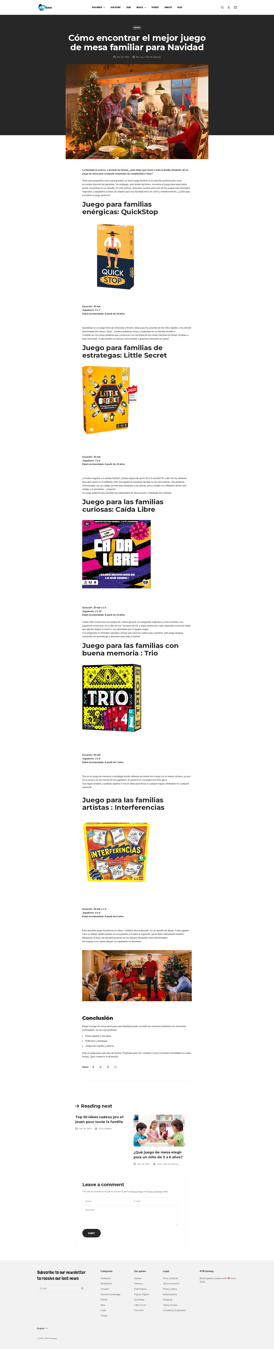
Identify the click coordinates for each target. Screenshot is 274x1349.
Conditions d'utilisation (174, 1310)
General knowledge (110, 1294)
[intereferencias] (137, 852)
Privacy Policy (136, 1191)
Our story (116, 7)
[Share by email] (115, 1067)
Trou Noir (139, 1310)
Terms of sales (170, 1305)
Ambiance (106, 1278)
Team (128, 7)
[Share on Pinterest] (108, 1067)
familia (137, 27)
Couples (105, 1289)
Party (103, 1310)
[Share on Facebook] (93, 1067)
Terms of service (171, 1283)
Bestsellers (106, 1283)
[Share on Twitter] (100, 1067)
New (103, 1305)
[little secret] (137, 400)
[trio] (137, 698)
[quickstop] (137, 256)
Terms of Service (154, 1191)
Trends (104, 1316)
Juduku (138, 1278)
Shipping (167, 1299)
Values (139, 7)
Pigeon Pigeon (141, 1294)
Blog (179, 7)
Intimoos (138, 1283)
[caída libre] (137, 554)
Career (168, 7)
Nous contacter (170, 1278)
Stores (155, 7)
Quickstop (139, 1299)
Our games (97, 7)
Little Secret (140, 1305)
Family (104, 1299)
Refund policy (170, 1294)
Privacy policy (170, 1289)
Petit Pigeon (140, 1289)
